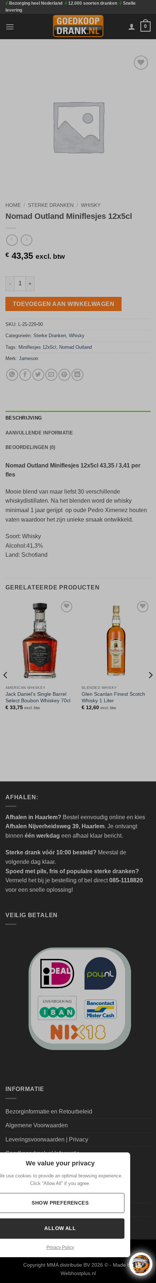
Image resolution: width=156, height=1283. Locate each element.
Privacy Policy (60, 1247)
